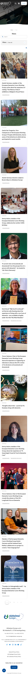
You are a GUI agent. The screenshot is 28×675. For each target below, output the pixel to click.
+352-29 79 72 (20, 633)
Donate (24, 3)
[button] (16, 4)
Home (12, 29)
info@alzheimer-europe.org (15, 636)
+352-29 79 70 (9, 633)
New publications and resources (16, 320)
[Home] (4, 3)
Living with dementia (5, 142)
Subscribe (14, 667)
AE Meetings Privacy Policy (14, 654)
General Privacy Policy (14, 652)
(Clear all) (10, 42)
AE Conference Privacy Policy (14, 656)
